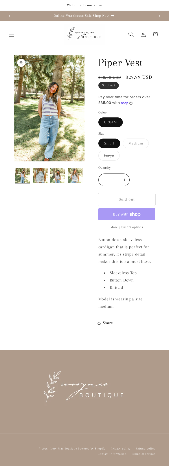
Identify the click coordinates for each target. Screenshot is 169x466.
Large (112, 157)
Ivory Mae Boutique (63, 448)
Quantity (104, 168)
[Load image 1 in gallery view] (22, 175)
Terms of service (143, 453)
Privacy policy (120, 448)
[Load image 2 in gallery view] (40, 175)
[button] (12, 34)
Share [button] (108, 323)
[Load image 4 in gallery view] (75, 175)
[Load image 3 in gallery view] (57, 175)
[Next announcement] (159, 16)
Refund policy (145, 448)
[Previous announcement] (9, 16)
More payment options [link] (126, 227)
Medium (139, 144)
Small (112, 144)
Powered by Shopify (91, 448)
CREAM (113, 123)
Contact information (112, 453)
